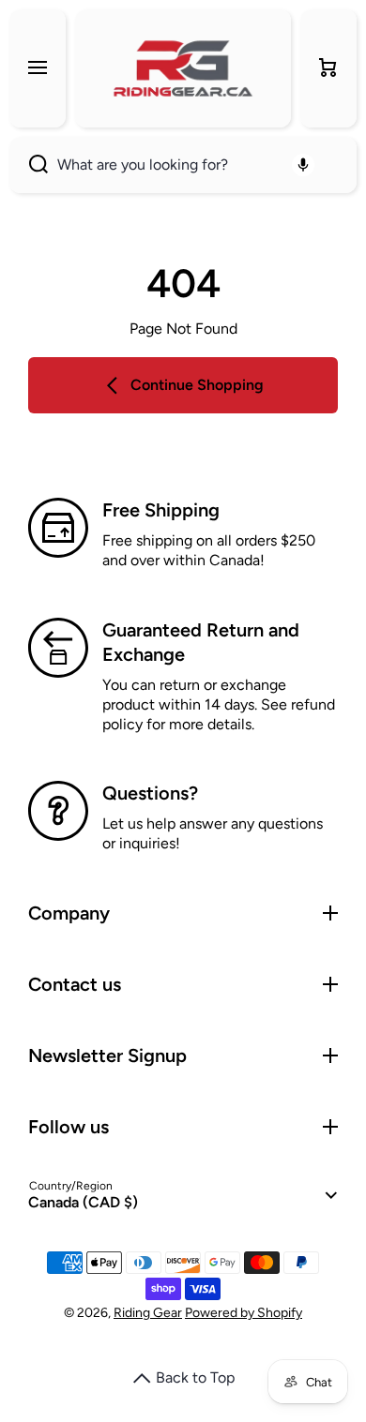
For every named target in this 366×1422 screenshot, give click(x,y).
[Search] (28, 165)
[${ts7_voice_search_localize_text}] (303, 165)
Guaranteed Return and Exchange (200, 642)
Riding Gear (148, 1313)
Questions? (150, 793)
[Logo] (183, 68)
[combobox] (183, 165)
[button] (328, 68)
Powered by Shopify (243, 1313)
